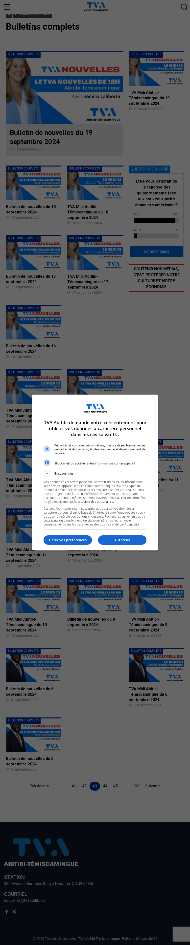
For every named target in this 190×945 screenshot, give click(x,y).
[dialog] (95, 472)
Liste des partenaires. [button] (99, 502)
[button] (95, 473)
